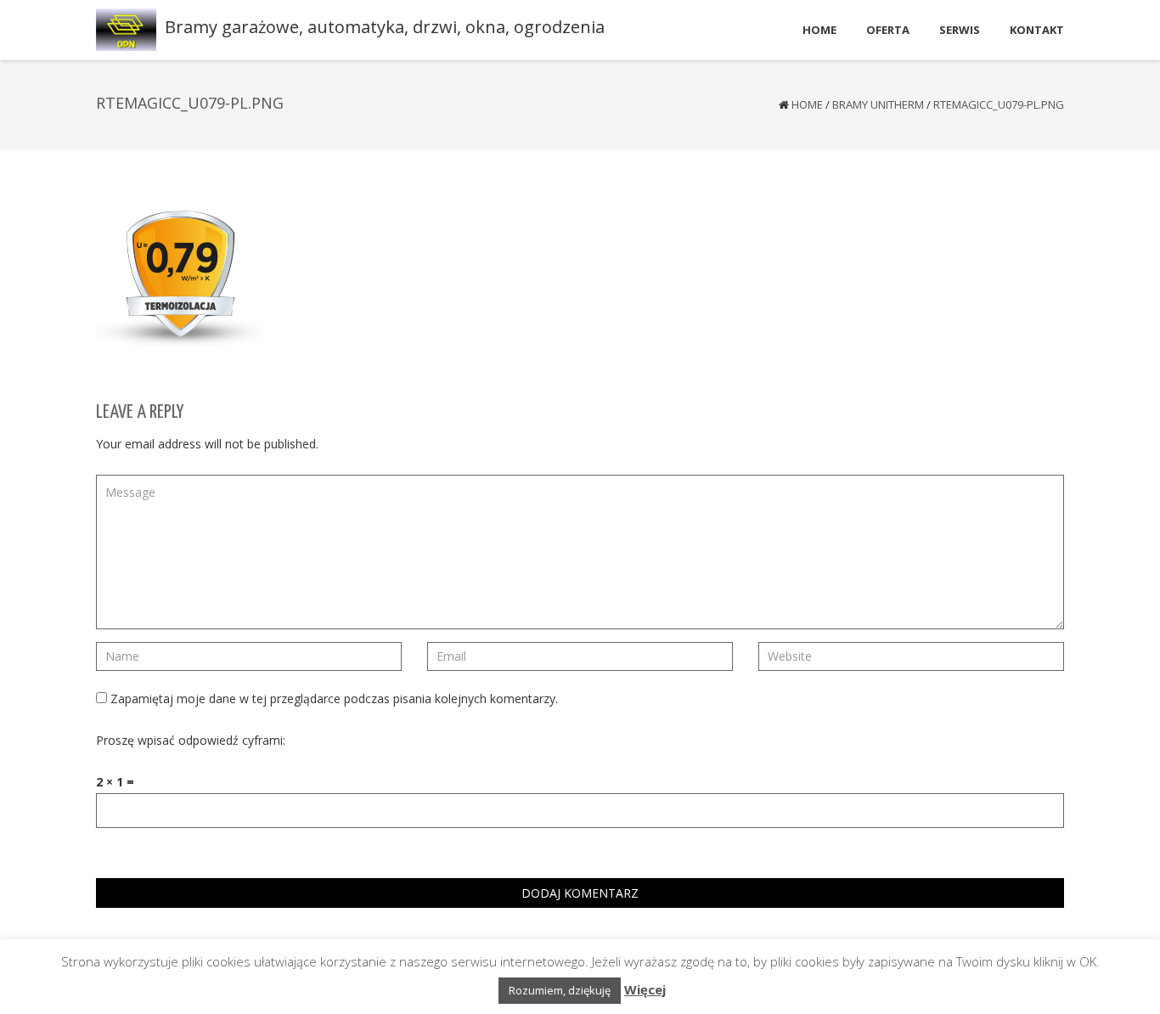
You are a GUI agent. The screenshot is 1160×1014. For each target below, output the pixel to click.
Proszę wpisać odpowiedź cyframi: (190, 740)
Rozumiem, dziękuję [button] (560, 990)
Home (807, 104)
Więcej (645, 989)
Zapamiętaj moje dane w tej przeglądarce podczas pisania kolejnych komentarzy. (334, 698)
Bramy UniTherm (878, 104)
